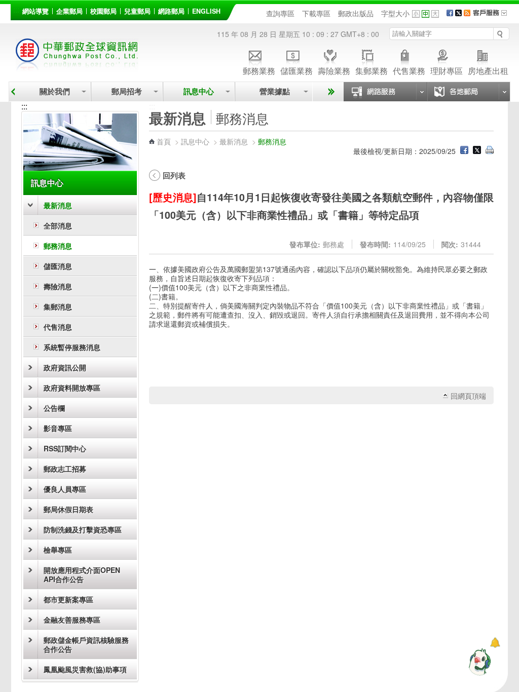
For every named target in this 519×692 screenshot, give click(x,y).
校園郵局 (103, 11)
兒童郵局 (137, 11)
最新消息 (58, 205)
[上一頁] (13, 91)
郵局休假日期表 (68, 509)
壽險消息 (58, 286)
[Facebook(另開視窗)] (450, 13)
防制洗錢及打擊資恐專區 (83, 529)
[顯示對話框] (495, 642)
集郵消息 (58, 306)
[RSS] (467, 13)
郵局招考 (127, 91)
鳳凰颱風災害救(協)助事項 (85, 669)
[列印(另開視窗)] (490, 151)
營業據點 (273, 91)
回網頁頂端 (468, 395)
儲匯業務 (296, 70)
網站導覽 (35, 11)
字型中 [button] (425, 14)
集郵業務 (371, 70)
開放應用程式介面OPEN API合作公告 (82, 574)
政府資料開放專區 (72, 387)
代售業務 (409, 70)
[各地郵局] (468, 91)
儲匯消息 (58, 266)
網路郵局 (171, 11)
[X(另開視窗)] (458, 13)
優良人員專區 (65, 489)
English (206, 11)
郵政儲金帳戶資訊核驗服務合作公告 (86, 644)
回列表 (174, 175)
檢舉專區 (58, 550)
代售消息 (58, 327)
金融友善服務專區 (72, 619)
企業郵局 (69, 11)
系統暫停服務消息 (72, 347)
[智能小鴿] (478, 661)
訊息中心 (198, 91)
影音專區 (58, 428)
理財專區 (446, 70)
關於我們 (55, 91)
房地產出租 (488, 70)
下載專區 (316, 13)
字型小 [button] (416, 14)
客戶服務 (493, 16)
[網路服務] (385, 91)
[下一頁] (329, 91)
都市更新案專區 (68, 599)
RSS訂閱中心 (65, 448)
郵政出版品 (356, 13)
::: (16, 9)
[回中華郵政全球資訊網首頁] (77, 66)
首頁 (164, 141)
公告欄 (54, 408)
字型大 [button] (435, 14)
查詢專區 (280, 13)
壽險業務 (334, 70)
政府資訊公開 (65, 367)
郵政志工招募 (65, 469)
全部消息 (58, 225)
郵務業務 (259, 70)
